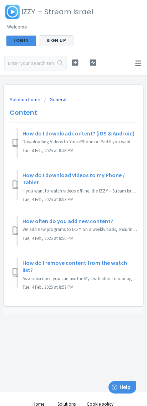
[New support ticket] (75, 62)
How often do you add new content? (67, 221)
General (58, 99)
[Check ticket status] (93, 62)
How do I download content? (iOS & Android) (78, 133)
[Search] (60, 63)
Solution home (25, 99)
